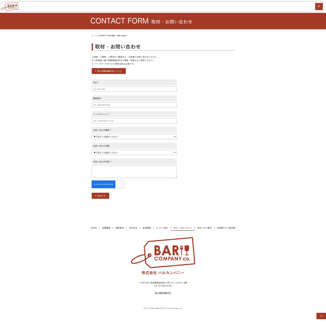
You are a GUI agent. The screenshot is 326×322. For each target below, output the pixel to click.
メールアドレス (100, 114)
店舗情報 (106, 228)
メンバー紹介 (162, 228)
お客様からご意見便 (226, 228)
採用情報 (147, 228)
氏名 (95, 82)
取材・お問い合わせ (183, 228)
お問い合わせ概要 (101, 130)
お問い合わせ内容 (101, 161)
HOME (94, 228)
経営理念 (120, 228)
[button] (319, 6)
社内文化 (133, 228)
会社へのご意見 (204, 228)
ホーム (94, 36)
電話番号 (97, 98)
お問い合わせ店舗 (101, 146)
